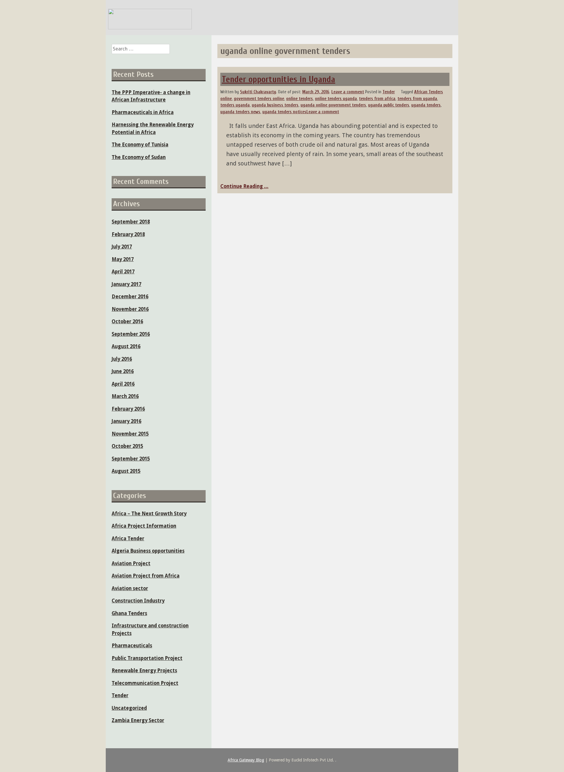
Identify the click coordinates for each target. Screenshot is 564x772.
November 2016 (130, 309)
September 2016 (131, 334)
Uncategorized (129, 708)
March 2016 (125, 396)
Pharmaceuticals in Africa (143, 112)
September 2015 (131, 459)
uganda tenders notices (284, 111)
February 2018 (128, 234)
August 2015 (126, 471)
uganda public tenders (388, 105)
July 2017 (122, 247)
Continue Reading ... (244, 186)
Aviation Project (131, 563)
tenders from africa (377, 98)
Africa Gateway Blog (246, 760)
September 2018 (131, 222)
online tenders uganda (336, 98)
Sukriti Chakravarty (258, 91)
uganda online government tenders (333, 105)
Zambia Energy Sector (138, 720)
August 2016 (126, 346)
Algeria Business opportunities (148, 551)
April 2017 (123, 272)
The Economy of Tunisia (140, 145)
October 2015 (127, 446)
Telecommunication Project (145, 683)
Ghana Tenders (129, 613)
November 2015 (130, 434)
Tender (388, 91)
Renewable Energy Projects (144, 670)
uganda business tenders (275, 105)
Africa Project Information (144, 526)
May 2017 (123, 259)
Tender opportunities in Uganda (278, 79)
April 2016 (123, 384)
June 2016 (123, 371)
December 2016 (130, 296)
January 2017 (126, 284)
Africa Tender (128, 538)
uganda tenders (426, 105)
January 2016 (126, 421)
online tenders (299, 98)
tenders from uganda (417, 98)
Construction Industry (138, 601)
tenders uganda (235, 105)
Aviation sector (130, 588)
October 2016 (127, 321)
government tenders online (259, 98)
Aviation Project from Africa (145, 576)
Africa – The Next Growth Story (149, 514)
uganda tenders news (240, 111)
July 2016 (122, 359)
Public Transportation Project (147, 658)
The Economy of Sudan (139, 157)
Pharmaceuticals (132, 646)
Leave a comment (347, 91)
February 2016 (128, 409)
